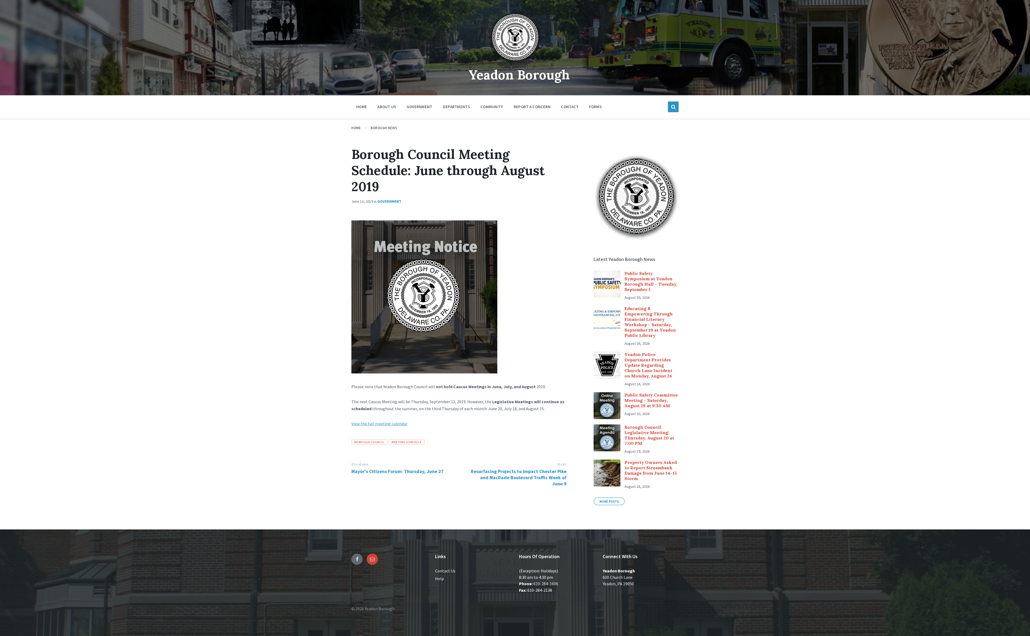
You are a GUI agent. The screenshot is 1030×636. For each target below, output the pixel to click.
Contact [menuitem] (569, 106)
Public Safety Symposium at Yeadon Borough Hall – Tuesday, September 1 (650, 281)
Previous (359, 464)
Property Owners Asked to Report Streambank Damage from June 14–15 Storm (650, 470)
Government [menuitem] (419, 106)
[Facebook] (357, 559)
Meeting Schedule (407, 442)
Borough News (384, 128)
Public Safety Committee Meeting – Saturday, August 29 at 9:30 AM (651, 400)
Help (439, 578)
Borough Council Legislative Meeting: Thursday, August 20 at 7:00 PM (649, 435)
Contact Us (445, 570)
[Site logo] (515, 63)
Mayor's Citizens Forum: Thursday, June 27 (397, 471)
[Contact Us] (372, 559)
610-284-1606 (546, 583)
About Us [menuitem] (386, 106)
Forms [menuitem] (595, 106)
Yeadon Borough (519, 75)
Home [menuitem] (361, 106)
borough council (369, 442)
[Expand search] (673, 106)
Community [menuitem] (491, 106)
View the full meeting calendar (379, 423)
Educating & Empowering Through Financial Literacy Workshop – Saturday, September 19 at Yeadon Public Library (650, 322)
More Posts (609, 501)
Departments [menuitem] (456, 106)
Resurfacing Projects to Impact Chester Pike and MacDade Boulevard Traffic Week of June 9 (518, 477)
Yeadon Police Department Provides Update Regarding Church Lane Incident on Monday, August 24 (648, 365)
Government (389, 201)
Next (561, 464)
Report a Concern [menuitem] (532, 106)
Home (356, 128)
